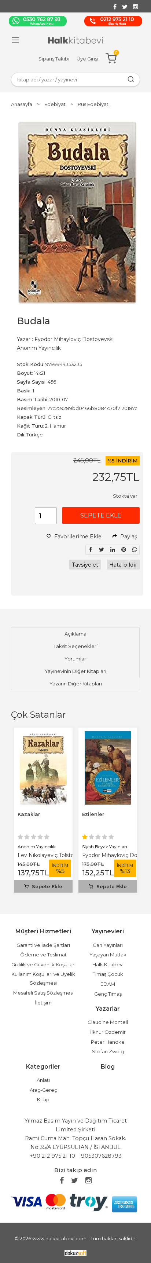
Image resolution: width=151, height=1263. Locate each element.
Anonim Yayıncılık (37, 846)
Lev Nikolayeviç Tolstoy (47, 855)
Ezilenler (93, 814)
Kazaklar (29, 814)
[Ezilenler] (108, 735)
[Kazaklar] (43, 735)
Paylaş (128, 536)
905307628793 (101, 1156)
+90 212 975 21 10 (52, 1156)
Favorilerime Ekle (77, 536)
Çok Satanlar (38, 714)
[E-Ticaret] (75, 1252)
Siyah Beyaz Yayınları (104, 846)
